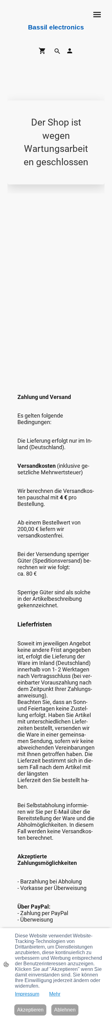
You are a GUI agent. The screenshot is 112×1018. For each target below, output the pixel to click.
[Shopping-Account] (69, 51)
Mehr (54, 994)
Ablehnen (65, 1009)
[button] (57, 51)
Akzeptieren (30, 1009)
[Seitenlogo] (56, 34)
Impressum (27, 994)
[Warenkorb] (44, 51)
